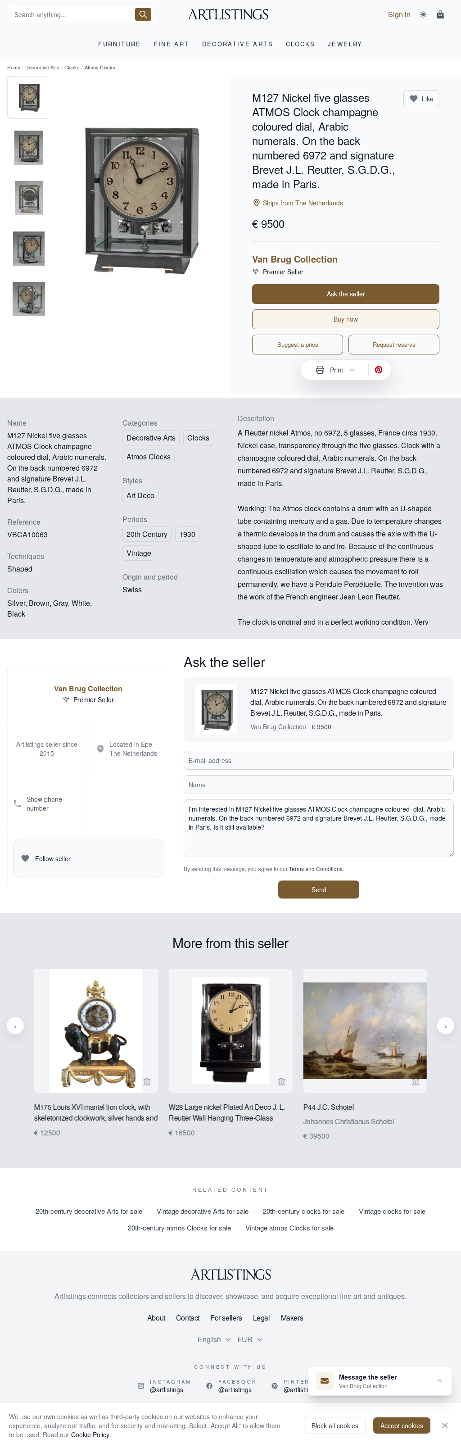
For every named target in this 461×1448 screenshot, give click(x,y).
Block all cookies (335, 1425)
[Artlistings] (231, 14)
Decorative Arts (42, 67)
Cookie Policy (90, 1434)
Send (319, 889)
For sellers (226, 1317)
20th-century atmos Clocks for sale (179, 1227)
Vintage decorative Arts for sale (203, 1211)
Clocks (72, 67)
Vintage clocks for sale (392, 1211)
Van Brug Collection (295, 259)
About (156, 1317)
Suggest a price (297, 344)
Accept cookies (401, 1425)
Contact (187, 1317)
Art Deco (140, 495)
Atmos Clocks (149, 456)
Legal (261, 1317)
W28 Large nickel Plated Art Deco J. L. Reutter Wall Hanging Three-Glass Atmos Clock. (227, 1112)
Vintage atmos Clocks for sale (289, 1227)
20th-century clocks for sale (303, 1211)
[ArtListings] (230, 1274)
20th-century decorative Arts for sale (89, 1211)
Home (13, 67)
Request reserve (394, 344)
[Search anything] (143, 14)
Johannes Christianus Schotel (348, 1121)
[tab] (28, 97)
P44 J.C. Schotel (328, 1106)
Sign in (399, 14)
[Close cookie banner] (445, 1425)
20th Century (147, 534)
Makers (292, 1317)
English (209, 1339)
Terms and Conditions (316, 868)
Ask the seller (346, 293)
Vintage (139, 553)
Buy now (346, 318)
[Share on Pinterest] (379, 370)
